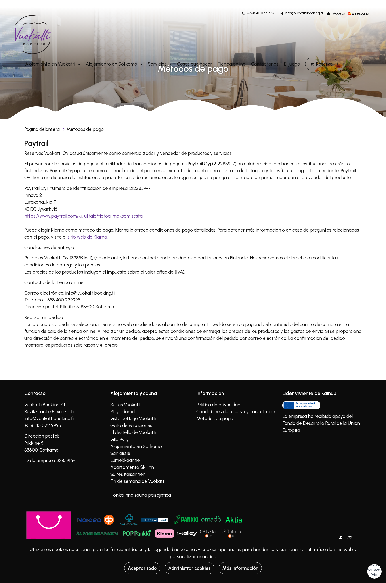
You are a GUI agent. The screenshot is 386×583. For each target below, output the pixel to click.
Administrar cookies (189, 568)
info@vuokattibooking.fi (304, 13)
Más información (240, 568)
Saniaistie (120, 453)
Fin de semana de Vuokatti (137, 481)
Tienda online (231, 64)
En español (360, 13)
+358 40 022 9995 (261, 13)
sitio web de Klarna (87, 237)
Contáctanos (264, 64)
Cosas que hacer (194, 64)
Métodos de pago (85, 129)
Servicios (158, 64)
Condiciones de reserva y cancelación (235, 411)
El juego (292, 64)
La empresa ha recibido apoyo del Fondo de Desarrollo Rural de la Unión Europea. (321, 423)
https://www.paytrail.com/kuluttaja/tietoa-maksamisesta (83, 216)
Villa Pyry (119, 439)
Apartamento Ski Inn (132, 467)
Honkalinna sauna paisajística (140, 495)
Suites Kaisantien (127, 474)
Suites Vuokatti (125, 404)
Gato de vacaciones (131, 425)
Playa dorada (123, 411)
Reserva (324, 64)
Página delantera (42, 129)
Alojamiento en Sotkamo (112, 64)
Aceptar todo (142, 568)
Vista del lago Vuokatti (133, 418)
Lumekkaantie (125, 460)
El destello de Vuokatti (133, 432)
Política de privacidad (218, 404)
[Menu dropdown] (78, 64)
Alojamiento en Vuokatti (50, 64)
